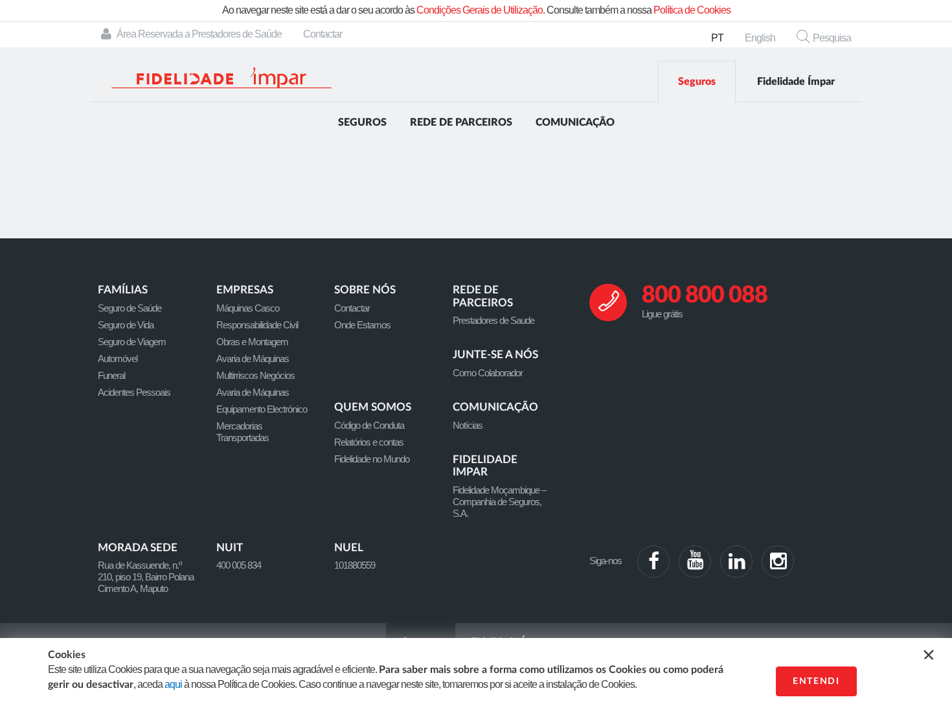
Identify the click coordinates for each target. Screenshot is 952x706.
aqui (173, 684)
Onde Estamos (362, 324)
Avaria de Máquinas (252, 358)
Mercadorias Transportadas (242, 431)
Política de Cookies (692, 10)
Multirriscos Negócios (255, 375)
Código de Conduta (369, 425)
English (760, 37)
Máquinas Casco (247, 307)
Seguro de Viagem (132, 341)
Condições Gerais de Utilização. (480, 10)
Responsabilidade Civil (257, 324)
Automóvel (117, 358)
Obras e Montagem (252, 341)
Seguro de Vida (125, 324)
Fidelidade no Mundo (371, 458)
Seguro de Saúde (129, 307)
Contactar (322, 34)
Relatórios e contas (368, 442)
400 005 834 (238, 565)
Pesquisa (832, 37)
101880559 (354, 565)
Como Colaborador (488, 372)
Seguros (697, 81)
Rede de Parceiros (461, 122)
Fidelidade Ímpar (796, 81)
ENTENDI (816, 681)
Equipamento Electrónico (261, 409)
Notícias (467, 425)
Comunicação (575, 122)
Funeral (111, 375)
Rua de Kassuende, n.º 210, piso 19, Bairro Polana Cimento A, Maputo (146, 577)
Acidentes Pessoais (134, 392)
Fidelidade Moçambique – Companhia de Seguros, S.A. (499, 501)
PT (717, 37)
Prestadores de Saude (493, 320)
